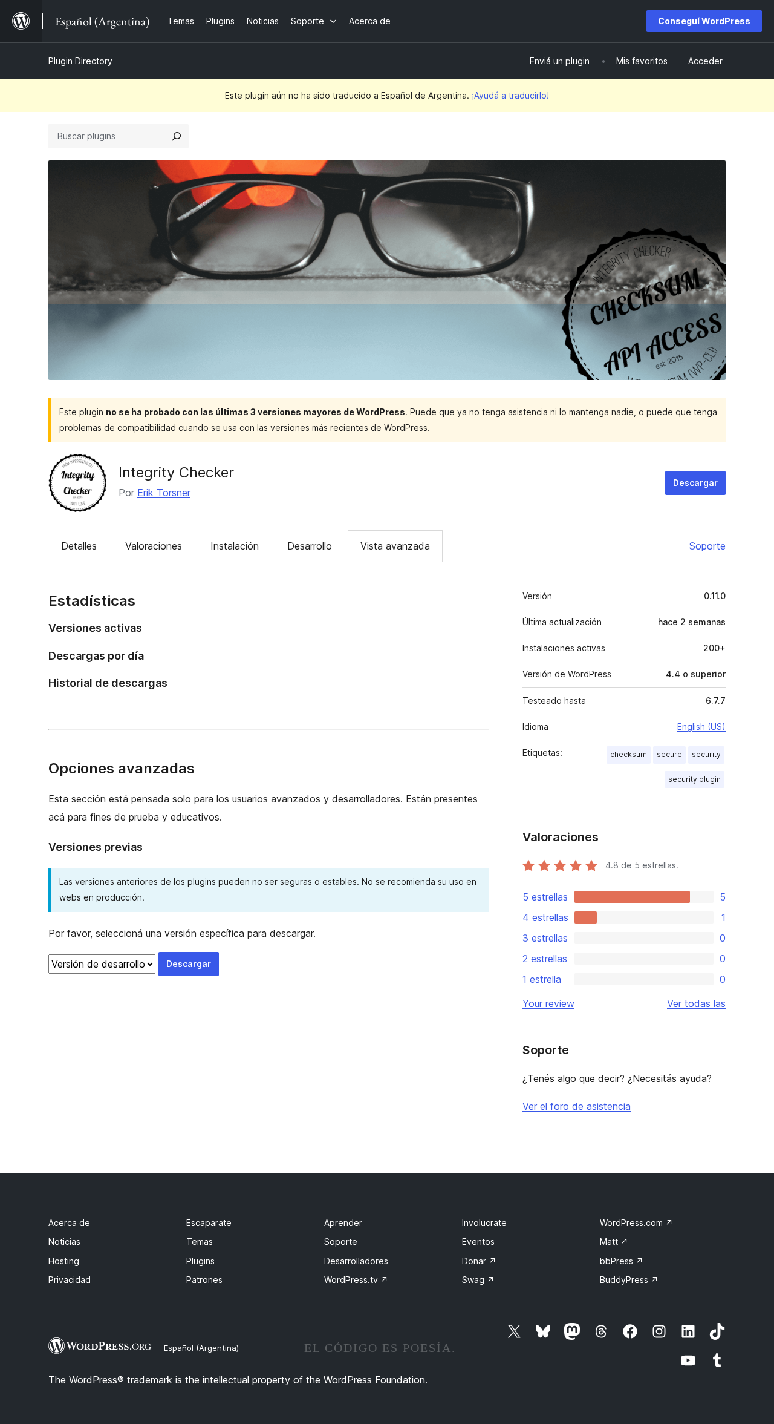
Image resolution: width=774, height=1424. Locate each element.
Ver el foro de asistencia (576, 1106)
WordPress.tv (356, 1280)
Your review (548, 1003)
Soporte (707, 546)
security (706, 754)
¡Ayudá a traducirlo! (510, 95)
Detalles (79, 546)
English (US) (701, 726)
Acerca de (69, 1223)
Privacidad (69, 1280)
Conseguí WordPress (704, 21)
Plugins (200, 1261)
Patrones (204, 1280)
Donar (479, 1261)
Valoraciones (153, 546)
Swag (478, 1280)
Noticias (64, 1241)
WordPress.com (636, 1223)
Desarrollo (309, 546)
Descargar (695, 482)
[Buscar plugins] (176, 136)
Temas (199, 1241)
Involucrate (484, 1223)
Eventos (478, 1241)
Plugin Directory (80, 61)
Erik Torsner (163, 493)
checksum (628, 754)
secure (669, 754)
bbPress (621, 1261)
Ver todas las (696, 1003)
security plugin (694, 779)
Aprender (343, 1223)
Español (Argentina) (201, 1348)
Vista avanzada (395, 546)
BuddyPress (629, 1280)
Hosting (63, 1261)
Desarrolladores (356, 1261)
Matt (614, 1241)
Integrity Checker (176, 472)
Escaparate (209, 1223)
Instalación (234, 546)
